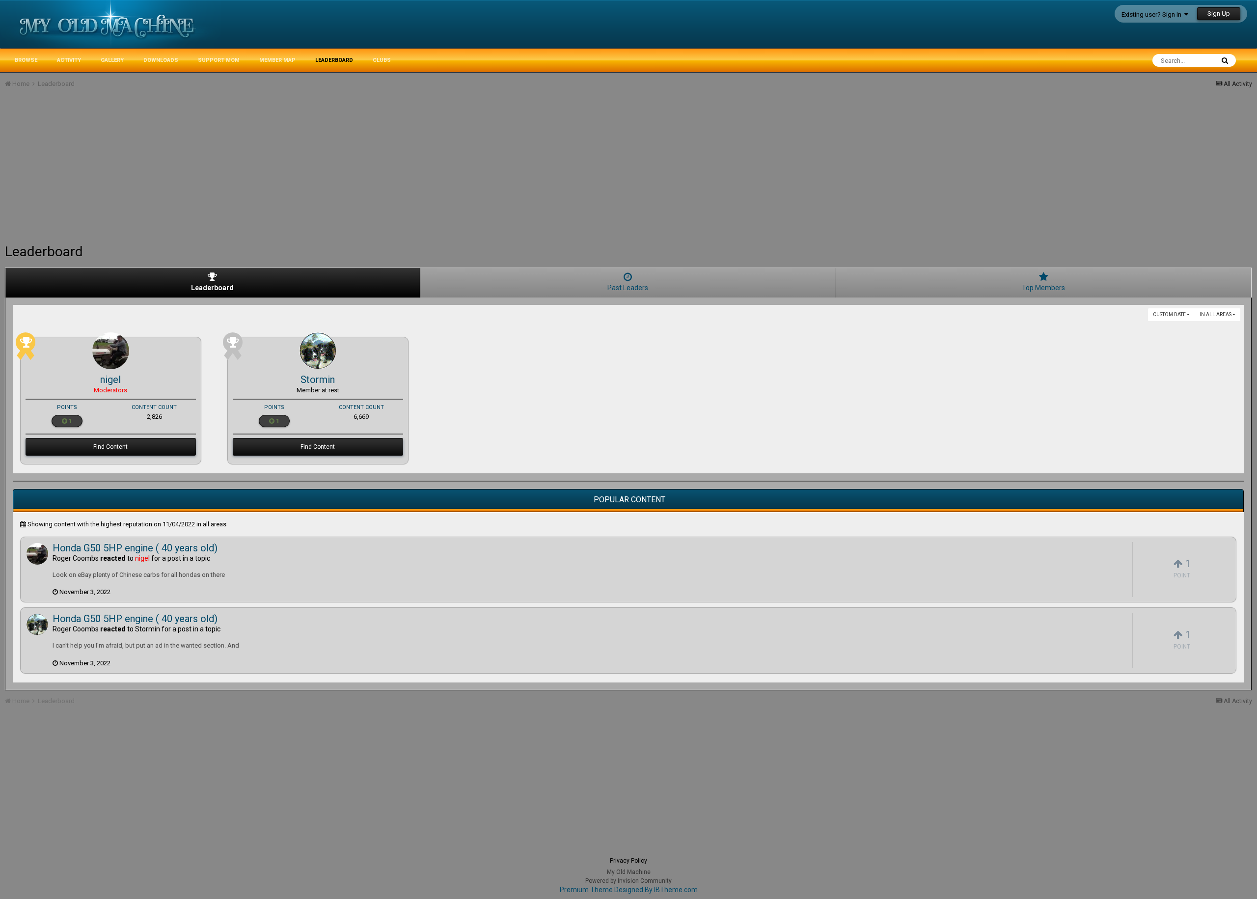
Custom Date (1170, 314)
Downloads (160, 60)
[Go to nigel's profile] (110, 350)
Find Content (110, 446)
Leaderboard (334, 60)
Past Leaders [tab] (627, 288)
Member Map (277, 60)
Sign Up (1218, 13)
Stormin (318, 379)
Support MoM (219, 60)
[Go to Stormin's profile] (318, 350)
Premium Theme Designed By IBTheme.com (629, 890)
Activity (69, 60)
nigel (110, 379)
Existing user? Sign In (1152, 14)
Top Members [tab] (1043, 288)
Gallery (112, 60)
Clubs (382, 60)
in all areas (1216, 314)
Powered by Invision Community (628, 880)
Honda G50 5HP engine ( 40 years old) (135, 548)
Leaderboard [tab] (212, 288)
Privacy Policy (628, 860)
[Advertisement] (183, 170)
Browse (26, 60)
